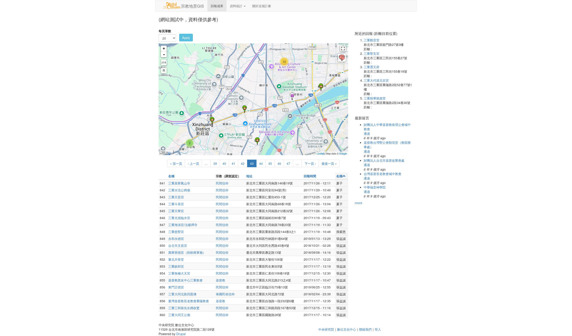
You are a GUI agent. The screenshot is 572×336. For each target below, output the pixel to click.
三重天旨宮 (176, 197)
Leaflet (320, 153)
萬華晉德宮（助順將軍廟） (187, 252)
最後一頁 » (329, 163)
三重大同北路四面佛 (182, 294)
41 (233, 163)
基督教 (220, 280)
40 (224, 163)
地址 (249, 176)
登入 (378, 329)
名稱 (171, 176)
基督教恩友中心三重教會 (185, 280)
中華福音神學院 (375, 187)
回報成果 (217, 6)
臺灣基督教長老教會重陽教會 (188, 301)
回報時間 (310, 176)
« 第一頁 (176, 163)
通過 (367, 133)
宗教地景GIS (192, 6)
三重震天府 (371, 67)
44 (261, 163)
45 (270, 163)
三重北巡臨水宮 (179, 218)
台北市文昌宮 (177, 245)
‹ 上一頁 (193, 163)
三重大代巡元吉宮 (376, 80)
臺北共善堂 (176, 259)
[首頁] (171, 5)
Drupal (181, 334)
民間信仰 (222, 183)
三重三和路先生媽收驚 (184, 308)
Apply (186, 37)
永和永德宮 (176, 238)
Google (343, 153)
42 (242, 163)
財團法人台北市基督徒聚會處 (384, 160)
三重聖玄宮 (371, 53)
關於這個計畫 (261, 6)
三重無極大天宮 (179, 273)
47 (288, 163)
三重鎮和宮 (176, 266)
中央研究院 (326, 329)
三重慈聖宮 (176, 231)
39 (215, 163)
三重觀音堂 (371, 40)
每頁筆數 (165, 31)
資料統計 (236, 6)
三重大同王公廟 (179, 315)
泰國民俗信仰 (225, 294)
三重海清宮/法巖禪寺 (182, 224)
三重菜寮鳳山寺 (179, 183)
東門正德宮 (176, 287)
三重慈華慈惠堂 (375, 98)
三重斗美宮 (176, 204)
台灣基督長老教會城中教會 (382, 173)
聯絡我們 (365, 329)
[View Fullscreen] (343, 48)
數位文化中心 (346, 329)
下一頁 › (310, 163)
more (358, 203)
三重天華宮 (176, 211)
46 (279, 163)
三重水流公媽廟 (179, 190)
